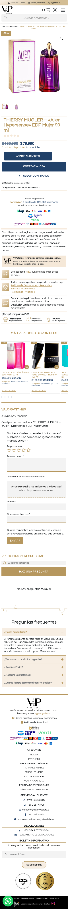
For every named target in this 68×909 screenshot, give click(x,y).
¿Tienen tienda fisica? (15, 632)
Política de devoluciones (34, 785)
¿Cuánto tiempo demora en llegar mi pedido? (28, 683)
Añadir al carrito (28, 156)
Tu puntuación (15, 446)
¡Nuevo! (34, 755)
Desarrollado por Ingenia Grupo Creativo (35, 904)
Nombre (12, 501)
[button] (63, 10)
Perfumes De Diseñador (34, 763)
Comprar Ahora (34, 166)
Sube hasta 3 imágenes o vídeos (26, 476)
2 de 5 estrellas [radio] (14, 450)
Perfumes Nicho (34, 772)
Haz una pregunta (33, 571)
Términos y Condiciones (23, 288)
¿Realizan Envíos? (13, 667)
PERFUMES (34, 759)
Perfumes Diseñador (31, 188)
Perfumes (13, 27)
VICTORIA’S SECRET (34, 776)
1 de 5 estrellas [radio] (9, 450)
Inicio (5, 27)
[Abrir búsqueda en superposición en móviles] (34, 18)
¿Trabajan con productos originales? (23, 659)
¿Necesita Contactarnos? (17, 675)
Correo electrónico (18, 514)
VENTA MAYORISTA (34, 781)
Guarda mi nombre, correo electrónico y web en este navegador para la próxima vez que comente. (35, 532)
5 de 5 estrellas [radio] (28, 450)
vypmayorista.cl (43, 713)
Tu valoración (15, 456)
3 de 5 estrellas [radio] (19, 450)
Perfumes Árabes (34, 768)
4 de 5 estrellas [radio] (24, 450)
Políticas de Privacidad (23, 292)
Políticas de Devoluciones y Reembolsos (31, 285)
